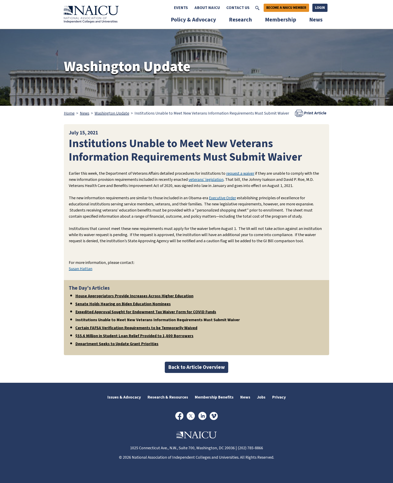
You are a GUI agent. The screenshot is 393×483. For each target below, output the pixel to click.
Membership (280, 20)
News (316, 20)
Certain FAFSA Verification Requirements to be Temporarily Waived (136, 328)
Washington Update (112, 113)
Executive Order (222, 198)
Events (181, 8)
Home (69, 113)
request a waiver (240, 173)
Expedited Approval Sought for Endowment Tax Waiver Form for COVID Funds (145, 312)
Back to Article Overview (196, 367)
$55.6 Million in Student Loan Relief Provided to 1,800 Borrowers (134, 336)
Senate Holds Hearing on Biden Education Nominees (123, 304)
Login (320, 7)
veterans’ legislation (206, 179)
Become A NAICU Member (286, 7)
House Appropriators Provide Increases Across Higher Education (134, 296)
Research (240, 20)
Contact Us (238, 8)
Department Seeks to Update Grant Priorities (116, 344)
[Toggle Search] (257, 7)
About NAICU (207, 8)
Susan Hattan (80, 269)
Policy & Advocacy (193, 20)
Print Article (314, 113)
